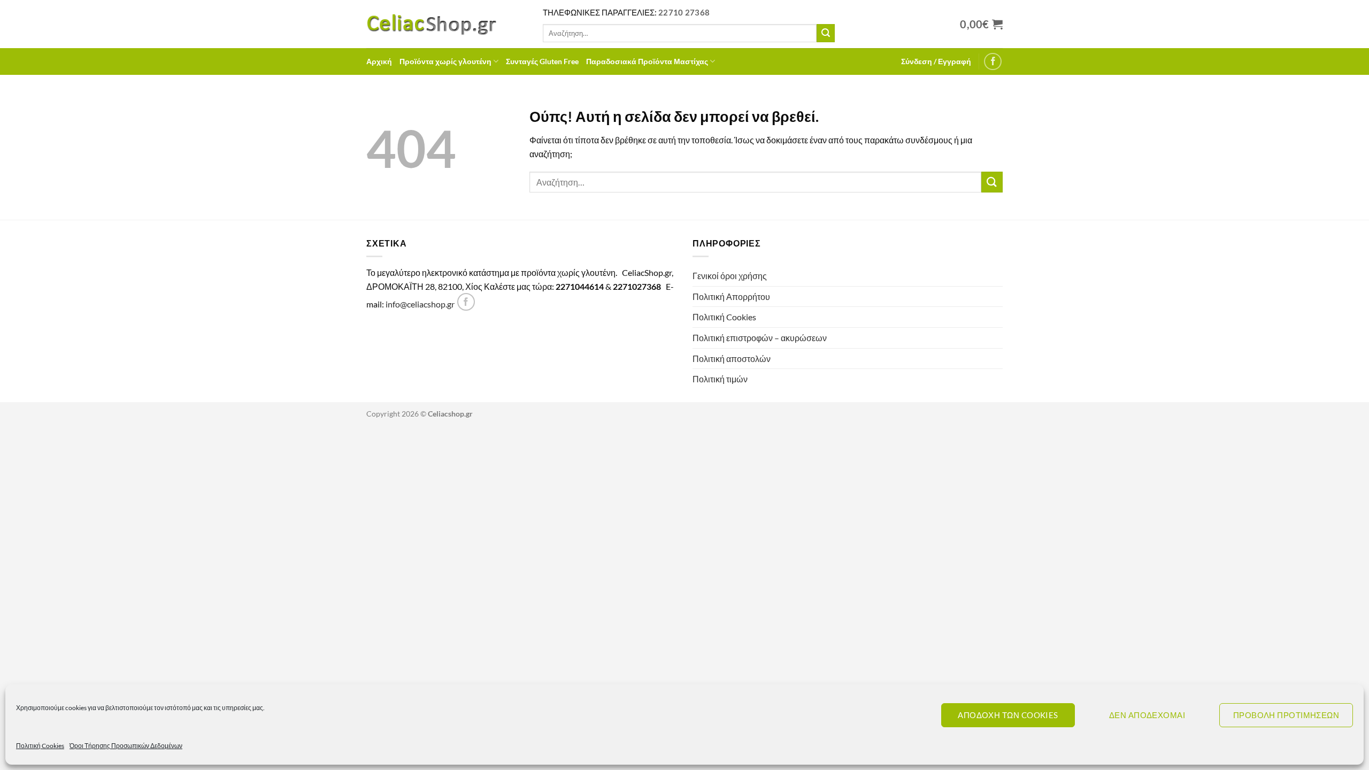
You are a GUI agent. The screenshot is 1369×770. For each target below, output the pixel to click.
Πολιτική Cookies (40, 746)
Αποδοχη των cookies (1008, 715)
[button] (936, 61)
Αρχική (379, 61)
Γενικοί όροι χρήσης (730, 276)
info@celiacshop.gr (420, 304)
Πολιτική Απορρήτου (731, 296)
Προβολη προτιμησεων (1286, 715)
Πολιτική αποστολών (732, 358)
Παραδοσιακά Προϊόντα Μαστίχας (647, 61)
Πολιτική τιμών (720, 379)
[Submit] (826, 33)
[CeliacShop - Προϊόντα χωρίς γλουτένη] (446, 24)
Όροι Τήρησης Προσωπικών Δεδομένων (126, 746)
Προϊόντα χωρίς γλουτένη (445, 61)
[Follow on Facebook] (993, 62)
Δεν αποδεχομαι (1147, 715)
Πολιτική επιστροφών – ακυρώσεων (760, 338)
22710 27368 (684, 12)
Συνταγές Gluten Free (542, 61)
